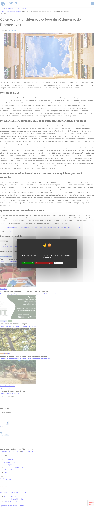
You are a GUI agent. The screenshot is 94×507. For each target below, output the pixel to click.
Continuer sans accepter (44, 263)
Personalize (58, 263)
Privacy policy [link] (68, 263)
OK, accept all (28, 263)
